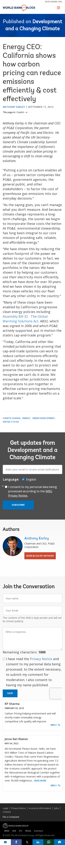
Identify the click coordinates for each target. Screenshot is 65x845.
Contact (7, 811)
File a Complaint (11, 816)
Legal (5, 808)
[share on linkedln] (37, 842)
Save (10, 693)
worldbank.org (53, 2)
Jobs (56, 808)
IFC (20, 830)
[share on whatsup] (48, 842)
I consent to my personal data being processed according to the (32, 491)
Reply (54, 725)
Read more (40, 780)
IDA (14, 830)
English (21, 112)
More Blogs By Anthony (40, 555)
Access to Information (40, 808)
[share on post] (27, 842)
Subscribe (18, 505)
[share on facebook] (16, 842)
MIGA (28, 830)
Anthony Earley (14, 106)
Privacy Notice (41, 659)
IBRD (6, 830)
